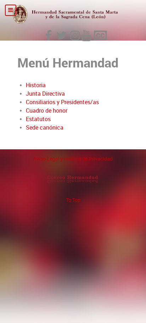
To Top (73, 200)
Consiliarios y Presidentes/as (62, 102)
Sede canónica (44, 127)
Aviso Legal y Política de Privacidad (73, 159)
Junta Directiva (45, 93)
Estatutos (38, 119)
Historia (36, 85)
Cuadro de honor (46, 110)
